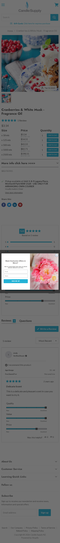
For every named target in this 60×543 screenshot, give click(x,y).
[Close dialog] (56, 255)
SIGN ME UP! (16, 281)
